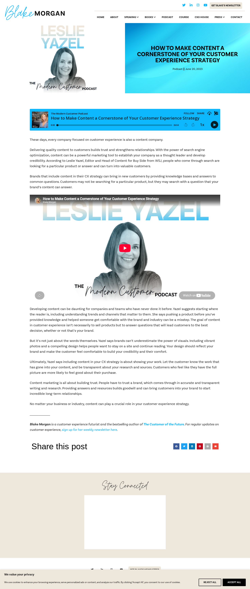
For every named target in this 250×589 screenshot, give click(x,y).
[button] (176, 446)
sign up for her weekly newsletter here (89, 430)
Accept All (234, 582)
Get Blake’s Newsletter (225, 5)
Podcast (177, 69)
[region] (125, 579)
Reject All (210, 582)
